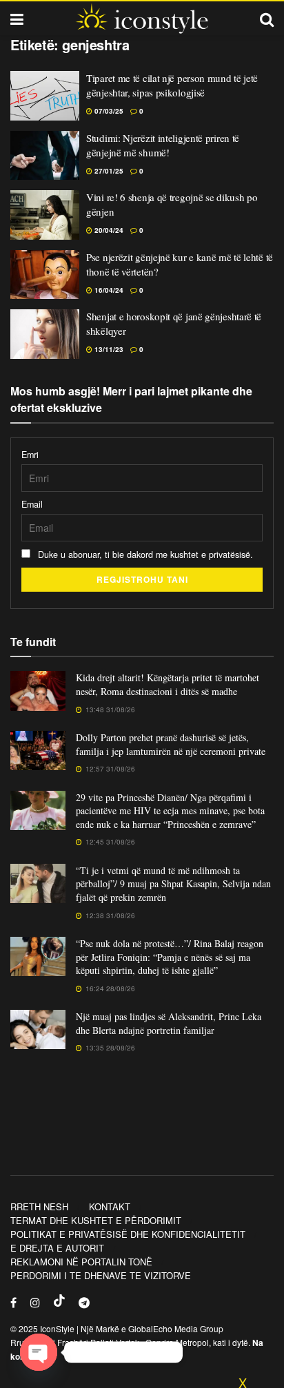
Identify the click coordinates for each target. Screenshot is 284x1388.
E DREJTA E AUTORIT (57, 1247)
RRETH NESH (39, 1206)
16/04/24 (107, 290)
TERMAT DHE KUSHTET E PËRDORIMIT (95, 1220)
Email (32, 504)
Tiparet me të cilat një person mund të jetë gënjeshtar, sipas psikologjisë (172, 85)
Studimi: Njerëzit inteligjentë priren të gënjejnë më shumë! (162, 145)
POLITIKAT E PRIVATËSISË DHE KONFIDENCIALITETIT (127, 1234)
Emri (30, 454)
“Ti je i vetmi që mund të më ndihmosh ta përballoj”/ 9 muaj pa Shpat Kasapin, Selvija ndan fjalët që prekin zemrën (173, 884)
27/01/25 (107, 171)
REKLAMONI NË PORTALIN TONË (81, 1261)
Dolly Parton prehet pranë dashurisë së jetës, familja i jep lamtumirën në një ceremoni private (170, 744)
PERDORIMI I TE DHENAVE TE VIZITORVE (100, 1275)
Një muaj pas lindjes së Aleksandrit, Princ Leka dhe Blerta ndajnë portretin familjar (168, 1023)
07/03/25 (107, 111)
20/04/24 (107, 230)
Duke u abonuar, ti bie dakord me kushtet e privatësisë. (144, 554)
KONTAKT (109, 1206)
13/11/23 (107, 349)
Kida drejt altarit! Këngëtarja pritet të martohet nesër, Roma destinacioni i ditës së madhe (167, 684)
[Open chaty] (38, 1352)
